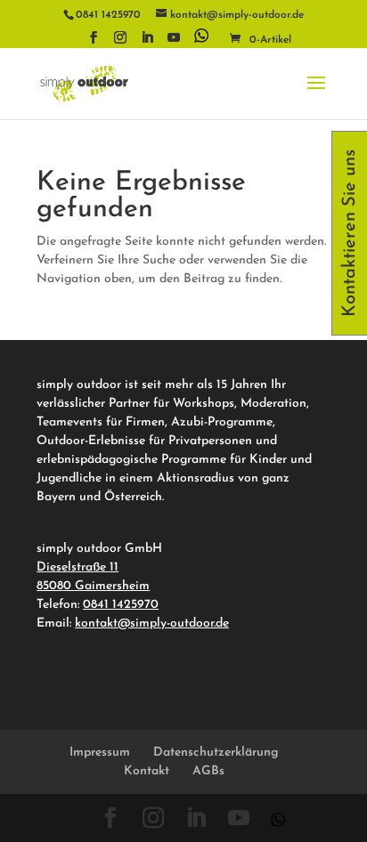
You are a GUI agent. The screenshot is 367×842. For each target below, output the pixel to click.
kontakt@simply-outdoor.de (152, 623)
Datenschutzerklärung (216, 752)
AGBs (208, 771)
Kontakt (146, 771)
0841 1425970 (121, 604)
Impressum (99, 752)
